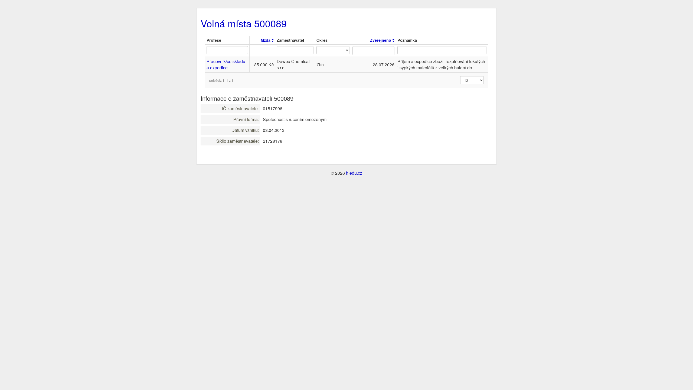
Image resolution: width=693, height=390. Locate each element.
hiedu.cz (354, 173)
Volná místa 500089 (244, 23)
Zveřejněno (381, 40)
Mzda (266, 40)
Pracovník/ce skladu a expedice (226, 64)
